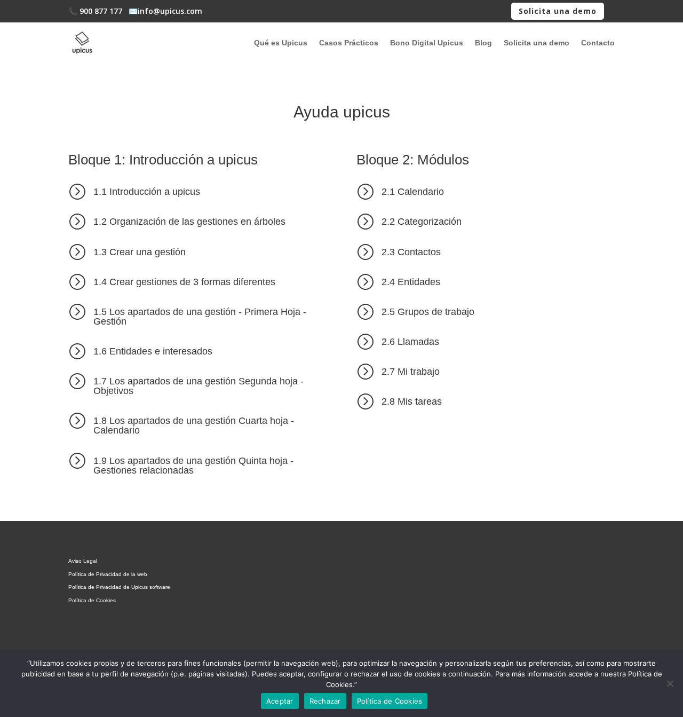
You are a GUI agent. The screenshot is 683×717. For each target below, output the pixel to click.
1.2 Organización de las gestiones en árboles (189, 221)
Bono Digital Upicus (426, 42)
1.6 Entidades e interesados (152, 351)
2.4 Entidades (411, 282)
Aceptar (279, 701)
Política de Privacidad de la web (107, 574)
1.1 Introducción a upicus (146, 191)
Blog (483, 42)
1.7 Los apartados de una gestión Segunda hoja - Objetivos (198, 386)
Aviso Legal (82, 561)
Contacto (598, 42)
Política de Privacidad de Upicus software (119, 587)
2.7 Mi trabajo (411, 371)
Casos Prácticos (348, 42)
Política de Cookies (92, 600)
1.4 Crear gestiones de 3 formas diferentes (184, 282)
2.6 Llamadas (410, 341)
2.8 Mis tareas (412, 401)
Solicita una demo (558, 11)
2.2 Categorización (422, 221)
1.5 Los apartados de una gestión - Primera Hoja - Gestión (199, 316)
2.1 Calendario (413, 191)
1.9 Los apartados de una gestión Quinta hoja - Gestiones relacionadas (193, 465)
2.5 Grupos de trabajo (428, 311)
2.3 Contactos (411, 252)
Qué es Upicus (280, 42)
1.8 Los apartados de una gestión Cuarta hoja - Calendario (193, 425)
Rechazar (325, 701)
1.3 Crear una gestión (139, 252)
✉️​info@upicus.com (165, 11)
